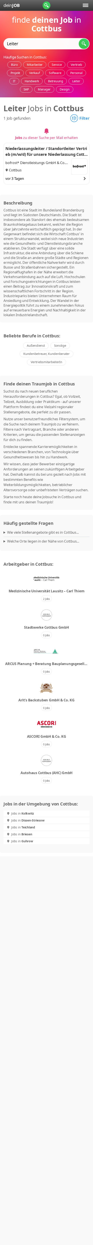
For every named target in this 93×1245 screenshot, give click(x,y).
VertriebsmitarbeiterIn (46, 362)
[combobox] (46, 43)
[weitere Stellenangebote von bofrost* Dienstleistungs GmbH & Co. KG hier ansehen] (79, 166)
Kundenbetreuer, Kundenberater (46, 354)
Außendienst (36, 345)
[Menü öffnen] (86, 5)
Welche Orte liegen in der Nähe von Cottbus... (43, 541)
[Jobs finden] (84, 44)
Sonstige (60, 345)
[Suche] (46, 5)
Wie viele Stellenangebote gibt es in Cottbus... (43, 532)
